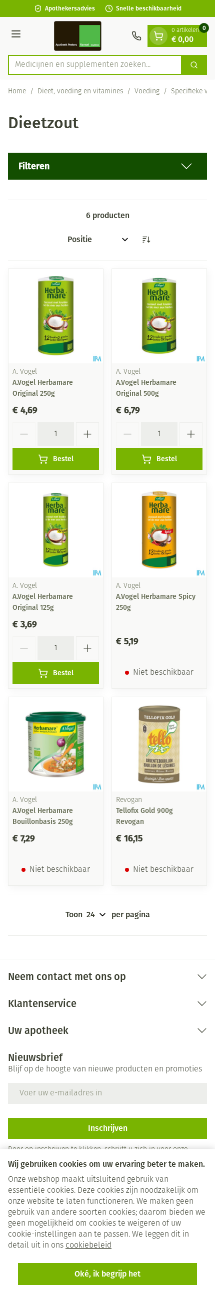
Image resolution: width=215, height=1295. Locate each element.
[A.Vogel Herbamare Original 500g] (159, 316)
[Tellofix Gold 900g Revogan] (159, 744)
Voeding (147, 91)
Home (17, 91)
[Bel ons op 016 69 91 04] (137, 36)
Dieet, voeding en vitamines (80, 91)
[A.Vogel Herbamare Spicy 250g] (159, 530)
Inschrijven (108, 1128)
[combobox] (95, 65)
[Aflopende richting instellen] (146, 240)
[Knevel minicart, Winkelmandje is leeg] (159, 36)
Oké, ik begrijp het (107, 1274)
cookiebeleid (89, 1246)
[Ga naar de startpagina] (78, 36)
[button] (107, 166)
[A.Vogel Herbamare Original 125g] (55, 530)
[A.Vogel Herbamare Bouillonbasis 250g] (55, 744)
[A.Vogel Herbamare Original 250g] (55, 316)
